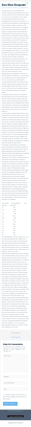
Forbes (15, 7)
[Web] (15, 389)
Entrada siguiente (16, 337)
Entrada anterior (15, 333)
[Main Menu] (27, 3)
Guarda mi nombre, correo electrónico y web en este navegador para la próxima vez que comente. (14, 397)
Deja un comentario (7, 7)
